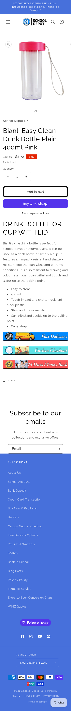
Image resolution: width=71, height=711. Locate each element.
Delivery (13, 517)
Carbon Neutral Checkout (26, 526)
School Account (19, 481)
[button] (8, 22)
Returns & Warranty (21, 544)
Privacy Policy (18, 579)
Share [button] (11, 380)
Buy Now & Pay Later (22, 508)
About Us (14, 472)
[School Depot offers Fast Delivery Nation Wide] (35, 340)
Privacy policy (51, 696)
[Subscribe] (58, 449)
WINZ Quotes (17, 606)
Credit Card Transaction (24, 499)
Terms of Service (19, 588)
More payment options (35, 213)
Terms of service (37, 702)
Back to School (18, 562)
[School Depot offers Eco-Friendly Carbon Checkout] (35, 354)
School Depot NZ (33, 691)
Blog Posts (15, 571)
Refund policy (32, 696)
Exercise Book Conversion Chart (30, 597)
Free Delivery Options (23, 535)
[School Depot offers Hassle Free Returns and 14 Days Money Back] (35, 368)
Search (13, 553)
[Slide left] (26, 111)
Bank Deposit (17, 490)
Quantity (8, 168)
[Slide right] (44, 111)
